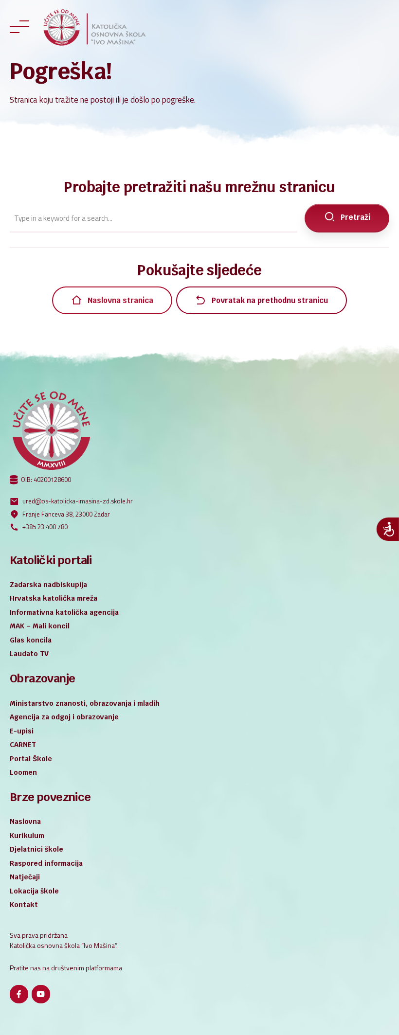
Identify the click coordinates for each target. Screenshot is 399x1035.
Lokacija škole (34, 891)
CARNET (23, 744)
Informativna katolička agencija (64, 612)
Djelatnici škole (36, 849)
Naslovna (25, 821)
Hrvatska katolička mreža (53, 598)
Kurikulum (27, 835)
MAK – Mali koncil (40, 626)
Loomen (23, 772)
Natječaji (25, 877)
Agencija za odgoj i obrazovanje (64, 717)
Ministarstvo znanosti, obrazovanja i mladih (85, 703)
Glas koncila (31, 640)
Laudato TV (29, 653)
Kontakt (24, 904)
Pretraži (355, 217)
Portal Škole (31, 758)
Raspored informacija (46, 863)
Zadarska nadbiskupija (48, 584)
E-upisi (22, 731)
